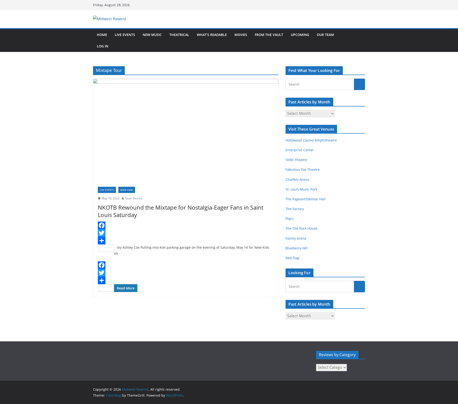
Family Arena (296, 238)
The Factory (295, 209)
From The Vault (269, 34)
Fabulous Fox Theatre (303, 169)
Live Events (125, 34)
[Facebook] (186, 225)
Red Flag (292, 258)
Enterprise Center (300, 150)
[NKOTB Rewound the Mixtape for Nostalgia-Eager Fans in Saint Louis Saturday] (185, 130)
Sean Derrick (133, 198)
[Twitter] (186, 233)
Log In (102, 46)
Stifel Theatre (296, 159)
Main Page (126, 190)
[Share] (186, 240)
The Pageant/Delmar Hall (305, 199)
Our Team (325, 34)
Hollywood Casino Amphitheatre (311, 140)
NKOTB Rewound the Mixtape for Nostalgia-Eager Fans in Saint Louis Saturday (180, 211)
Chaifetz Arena (297, 179)
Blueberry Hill (297, 248)
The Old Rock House (301, 228)
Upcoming (300, 34)
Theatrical (179, 34)
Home (102, 34)
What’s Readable (212, 34)
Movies (240, 34)
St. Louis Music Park (301, 189)
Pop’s (290, 218)
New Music (152, 34)
